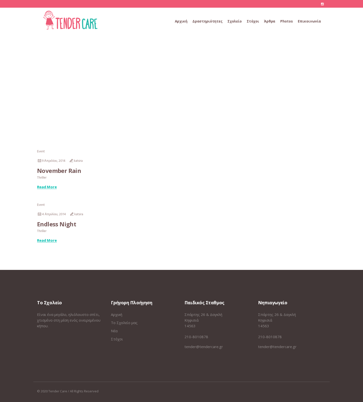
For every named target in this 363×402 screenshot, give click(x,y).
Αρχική (116, 314)
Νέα (114, 330)
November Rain (59, 170)
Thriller (41, 177)
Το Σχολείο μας (124, 322)
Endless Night (56, 224)
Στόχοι (117, 338)
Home (173, 92)
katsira (78, 161)
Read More (47, 187)
